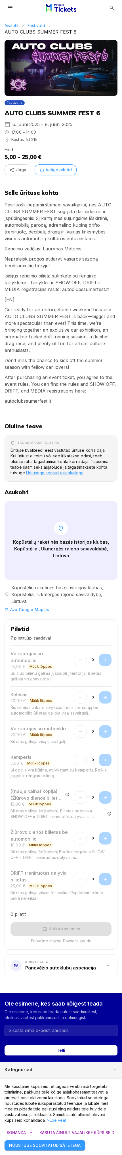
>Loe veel (56, 1120)
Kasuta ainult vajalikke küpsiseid (76, 1132)
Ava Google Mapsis (27, 609)
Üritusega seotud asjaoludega (54, 472)
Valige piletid (55, 170)
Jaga (17, 170)
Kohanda (20, 1132)
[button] (61, 965)
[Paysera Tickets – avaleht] (61, 8)
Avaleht (11, 25)
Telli (61, 1050)
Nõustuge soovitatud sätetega (45, 1145)
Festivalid (36, 25)
